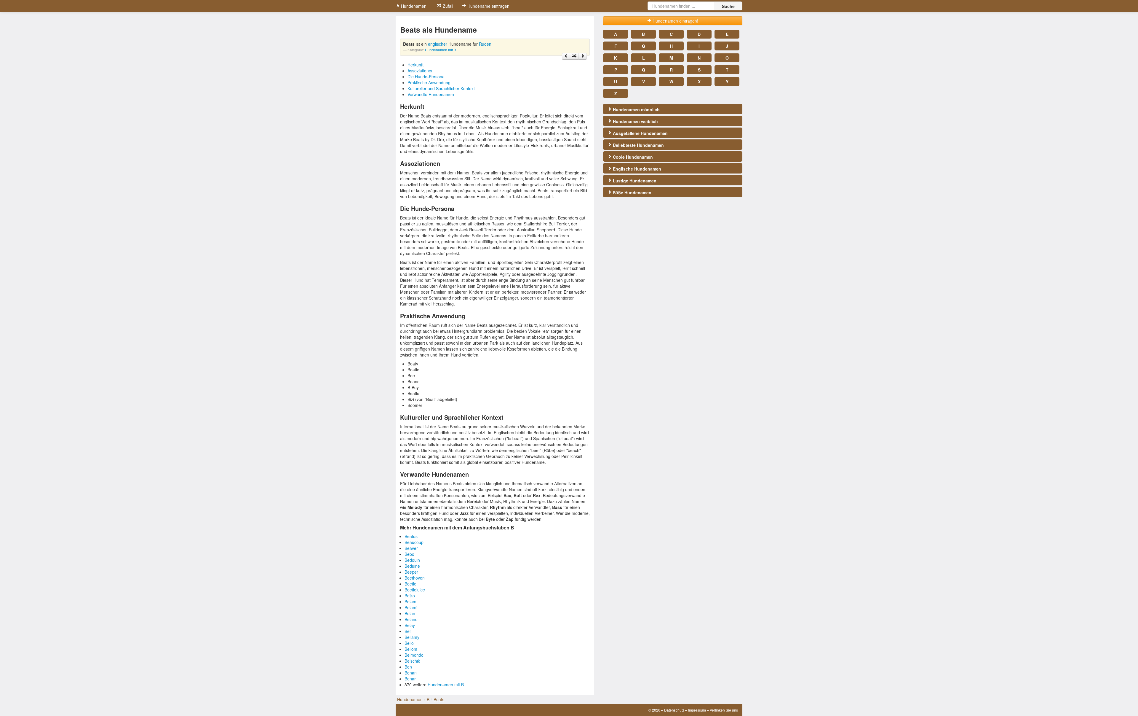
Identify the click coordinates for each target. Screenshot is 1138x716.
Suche (728, 6)
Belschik (412, 661)
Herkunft (415, 65)
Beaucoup (414, 542)
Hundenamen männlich (636, 109)
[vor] (582, 56)
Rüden (485, 44)
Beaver (411, 548)
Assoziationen (420, 71)
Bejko (410, 596)
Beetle (410, 584)
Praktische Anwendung (428, 82)
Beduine (412, 566)
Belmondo (414, 655)
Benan (411, 673)
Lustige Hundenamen (634, 181)
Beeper (411, 572)
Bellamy (412, 637)
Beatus (411, 536)
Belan (410, 613)
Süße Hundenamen (631, 192)
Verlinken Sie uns (724, 709)
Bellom (411, 649)
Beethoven (415, 578)
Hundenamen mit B (440, 49)
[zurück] (566, 56)
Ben (408, 667)
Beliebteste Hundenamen (638, 145)
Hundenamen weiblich (635, 121)
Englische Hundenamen (636, 169)
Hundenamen (413, 6)
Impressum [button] (697, 709)
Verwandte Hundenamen (430, 94)
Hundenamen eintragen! (674, 21)
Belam (410, 601)
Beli (408, 631)
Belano (411, 619)
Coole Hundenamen (632, 157)
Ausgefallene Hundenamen (640, 133)
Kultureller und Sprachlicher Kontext (441, 88)
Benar (410, 679)
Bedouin (412, 560)
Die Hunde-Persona (426, 76)
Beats (439, 699)
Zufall (447, 6)
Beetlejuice (415, 590)
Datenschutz (674, 709)
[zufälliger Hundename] (574, 56)
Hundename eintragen (487, 6)
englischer (437, 44)
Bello (409, 643)
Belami (411, 607)
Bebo (409, 554)
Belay (410, 625)
